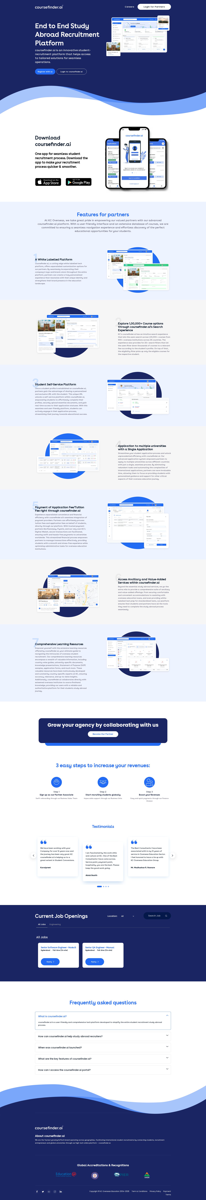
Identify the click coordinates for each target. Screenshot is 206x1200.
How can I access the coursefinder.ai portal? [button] (64, 1070)
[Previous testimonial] (33, 855)
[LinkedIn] (62, 1191)
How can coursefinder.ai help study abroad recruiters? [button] (70, 1036)
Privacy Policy (155, 1191)
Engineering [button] (55, 924)
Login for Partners (154, 6)
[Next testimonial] (172, 855)
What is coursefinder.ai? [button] (52, 1016)
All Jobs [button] (42, 924)
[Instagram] (56, 1191)
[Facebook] (38, 1191)
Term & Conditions (139, 1191)
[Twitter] (44, 1191)
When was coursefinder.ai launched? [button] (60, 1047)
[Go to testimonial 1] (99, 886)
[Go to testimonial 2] (103, 886)
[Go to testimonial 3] (106, 886)
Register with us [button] (45, 72)
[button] (50, 961)
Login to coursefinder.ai (72, 72)
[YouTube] (50, 1191)
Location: (112, 916)
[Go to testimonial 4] (108, 886)
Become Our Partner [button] (103, 734)
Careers (129, 6)
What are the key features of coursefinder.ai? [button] (64, 1058)
